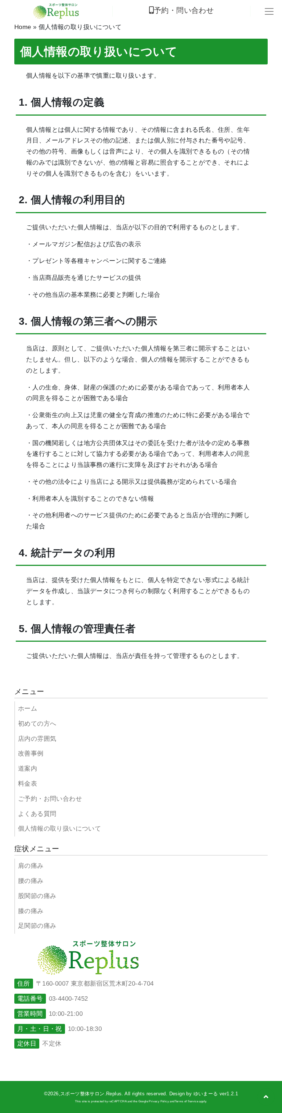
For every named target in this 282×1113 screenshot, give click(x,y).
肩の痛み (31, 865)
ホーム (27, 708)
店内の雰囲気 (37, 738)
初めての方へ (37, 723)
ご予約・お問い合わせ (50, 798)
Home (22, 27)
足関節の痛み (37, 925)
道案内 (27, 768)
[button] (266, 1097)
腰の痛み (31, 880)
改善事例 (31, 753)
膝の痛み (31, 911)
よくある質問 (37, 813)
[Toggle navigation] (269, 11)
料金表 (27, 783)
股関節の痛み (37, 895)
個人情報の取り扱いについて (59, 828)
